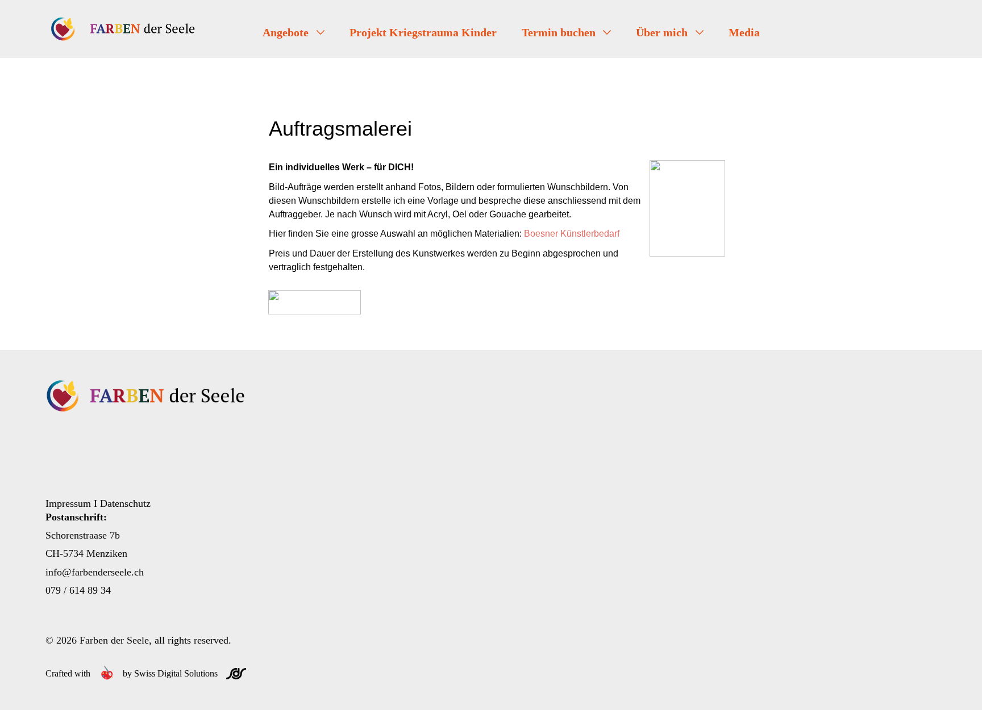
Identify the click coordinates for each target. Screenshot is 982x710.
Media (744, 32)
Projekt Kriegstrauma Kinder (423, 32)
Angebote (287, 32)
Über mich (663, 32)
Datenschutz (125, 503)
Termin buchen (560, 32)
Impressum (68, 503)
